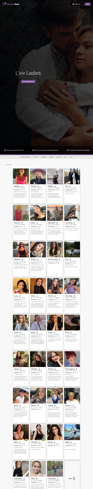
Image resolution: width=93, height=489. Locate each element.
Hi (65, 447)
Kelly (33, 223)
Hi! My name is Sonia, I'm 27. (38, 264)
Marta (33, 405)
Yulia (50, 332)
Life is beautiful (34, 191)
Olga (67, 442)
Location (58, 157)
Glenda (34, 442)
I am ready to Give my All (20, 301)
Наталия (52, 479)
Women (35, 157)
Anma (50, 296)
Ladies (51, 157)
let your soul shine (35, 374)
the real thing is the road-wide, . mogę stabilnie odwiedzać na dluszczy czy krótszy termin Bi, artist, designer (72, 414)
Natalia (17, 259)
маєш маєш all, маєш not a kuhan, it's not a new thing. (55, 486)
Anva (33, 296)
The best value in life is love (71, 228)
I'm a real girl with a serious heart (55, 338)
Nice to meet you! (69, 264)
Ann (66, 259)
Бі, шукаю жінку (69, 411)
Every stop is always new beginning (72, 191)
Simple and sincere (35, 449)
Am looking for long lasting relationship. (55, 374)
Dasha (33, 186)
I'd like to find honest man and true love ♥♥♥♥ (72, 301)
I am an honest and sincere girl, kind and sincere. (71, 340)
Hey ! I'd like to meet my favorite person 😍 (55, 228)
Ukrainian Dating (25, 157)
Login (87, 4)
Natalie (17, 186)
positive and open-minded (71, 266)
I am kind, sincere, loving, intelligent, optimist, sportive (21, 267)
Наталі (68, 405)
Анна (50, 442)
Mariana (51, 223)
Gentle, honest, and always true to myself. (54, 340)
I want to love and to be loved (21, 264)
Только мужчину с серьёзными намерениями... (21, 228)
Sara (16, 442)
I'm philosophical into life (71, 230)
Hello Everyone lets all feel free (38, 447)
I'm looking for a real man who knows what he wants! (20, 486)
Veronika (69, 296)
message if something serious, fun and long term (38, 484)
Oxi (66, 186)
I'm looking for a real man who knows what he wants (21, 484)
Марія (50, 186)
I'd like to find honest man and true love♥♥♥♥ (38, 301)
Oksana (34, 369)
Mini (33, 479)
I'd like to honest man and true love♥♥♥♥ (55, 301)
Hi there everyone (18, 447)
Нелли (17, 223)
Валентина (53, 259)
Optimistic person (69, 193)
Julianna (68, 223)
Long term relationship (36, 338)
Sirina (50, 369)
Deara (50, 405)
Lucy (16, 296)
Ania (67, 332)
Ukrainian (43, 157)
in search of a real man (70, 338)
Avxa (16, 405)
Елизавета (70, 369)
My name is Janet (18, 374)
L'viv (65, 157)
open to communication (71, 449)
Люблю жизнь (69, 374)
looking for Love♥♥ (35, 228)
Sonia (33, 259)
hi (48, 411)
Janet (16, 369)
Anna (16, 332)
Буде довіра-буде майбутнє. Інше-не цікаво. (55, 484)
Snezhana (18, 479)
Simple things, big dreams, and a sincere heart (21, 338)
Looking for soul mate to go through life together (21, 191)
